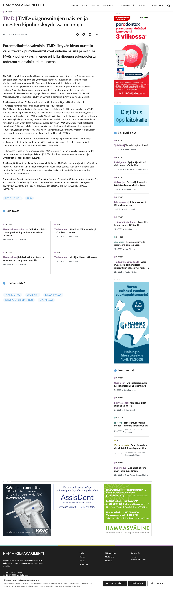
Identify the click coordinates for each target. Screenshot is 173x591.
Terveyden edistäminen (19, 300)
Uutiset (74, 6)
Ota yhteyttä (127, 6)
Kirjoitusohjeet (110, 553)
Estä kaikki (137, 583)
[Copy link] (96, 34)
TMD (29, 198)
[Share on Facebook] (77, 34)
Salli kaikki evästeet (115, 583)
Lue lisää (77, 586)
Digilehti (142, 6)
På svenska (157, 6)
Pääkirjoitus (12, 295)
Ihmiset (95, 6)
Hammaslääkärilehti (23, 5)
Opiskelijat (46, 300)
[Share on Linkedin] (90, 34)
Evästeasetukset (158, 583)
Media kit (108, 561)
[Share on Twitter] (83, 34)
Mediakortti (109, 6)
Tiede (84, 6)
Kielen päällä (53, 295)
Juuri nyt (32, 295)
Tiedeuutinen (13, 198)
